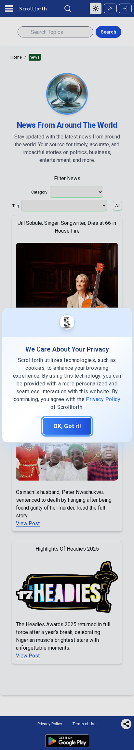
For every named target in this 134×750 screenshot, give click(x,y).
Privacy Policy (103, 399)
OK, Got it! (67, 426)
